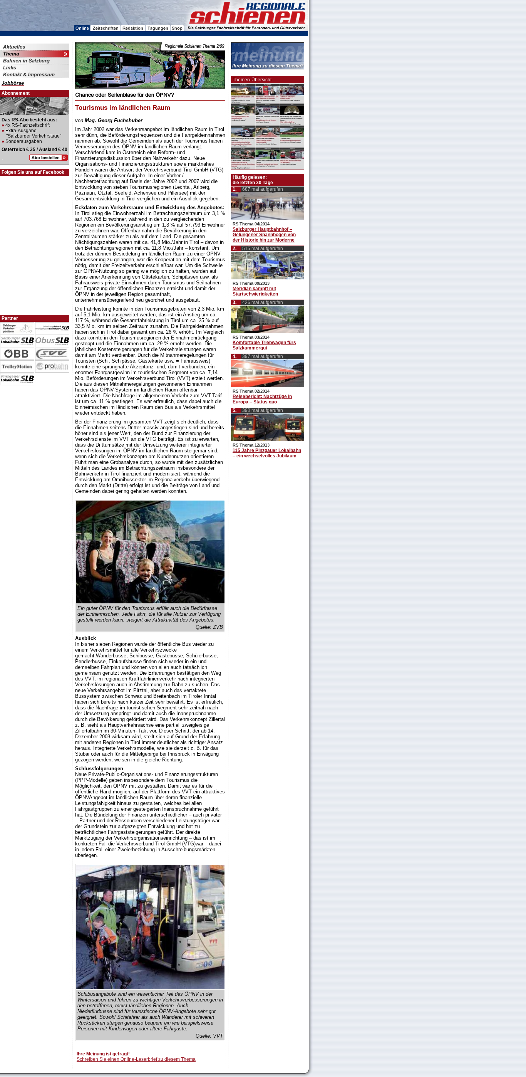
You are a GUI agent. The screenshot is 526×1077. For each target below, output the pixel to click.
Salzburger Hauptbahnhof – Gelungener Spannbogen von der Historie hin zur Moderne (264, 235)
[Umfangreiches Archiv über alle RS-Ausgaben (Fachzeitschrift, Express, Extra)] (105, 29)
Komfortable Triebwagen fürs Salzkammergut (264, 345)
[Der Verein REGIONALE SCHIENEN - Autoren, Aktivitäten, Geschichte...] (133, 29)
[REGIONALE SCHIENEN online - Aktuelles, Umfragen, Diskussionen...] (82, 29)
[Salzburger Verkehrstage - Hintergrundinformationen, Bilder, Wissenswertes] (158, 29)
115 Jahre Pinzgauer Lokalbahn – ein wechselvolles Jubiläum (267, 453)
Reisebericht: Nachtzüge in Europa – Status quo (262, 399)
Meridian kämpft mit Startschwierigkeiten (255, 291)
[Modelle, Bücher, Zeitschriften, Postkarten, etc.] (177, 29)
